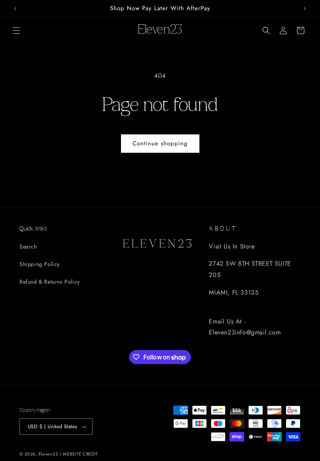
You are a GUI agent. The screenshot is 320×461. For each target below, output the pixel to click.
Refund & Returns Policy (50, 282)
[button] (16, 30)
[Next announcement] (304, 8)
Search (28, 246)
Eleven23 (48, 454)
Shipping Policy (40, 264)
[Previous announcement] (15, 8)
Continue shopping (160, 143)
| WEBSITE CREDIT (79, 454)
